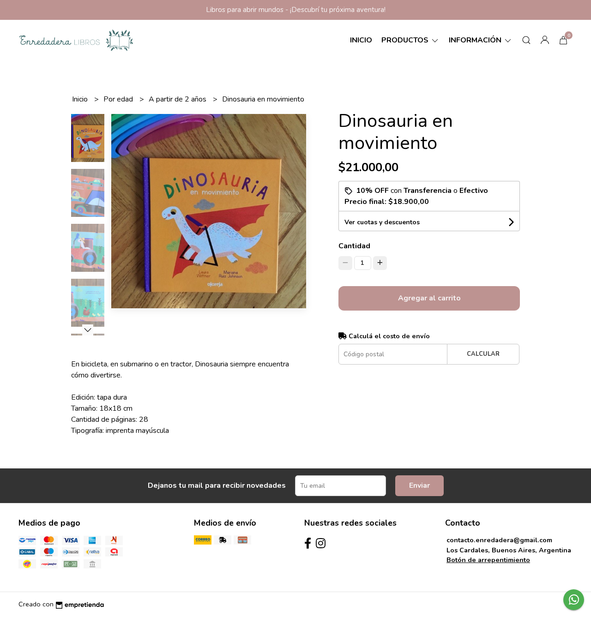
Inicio (361, 40)
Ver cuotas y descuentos (382, 222)
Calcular (483, 354)
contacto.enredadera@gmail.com (499, 540)
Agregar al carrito (429, 298)
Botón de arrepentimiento (488, 559)
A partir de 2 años (178, 99)
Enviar (419, 485)
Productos (405, 40)
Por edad (119, 99)
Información (476, 40)
